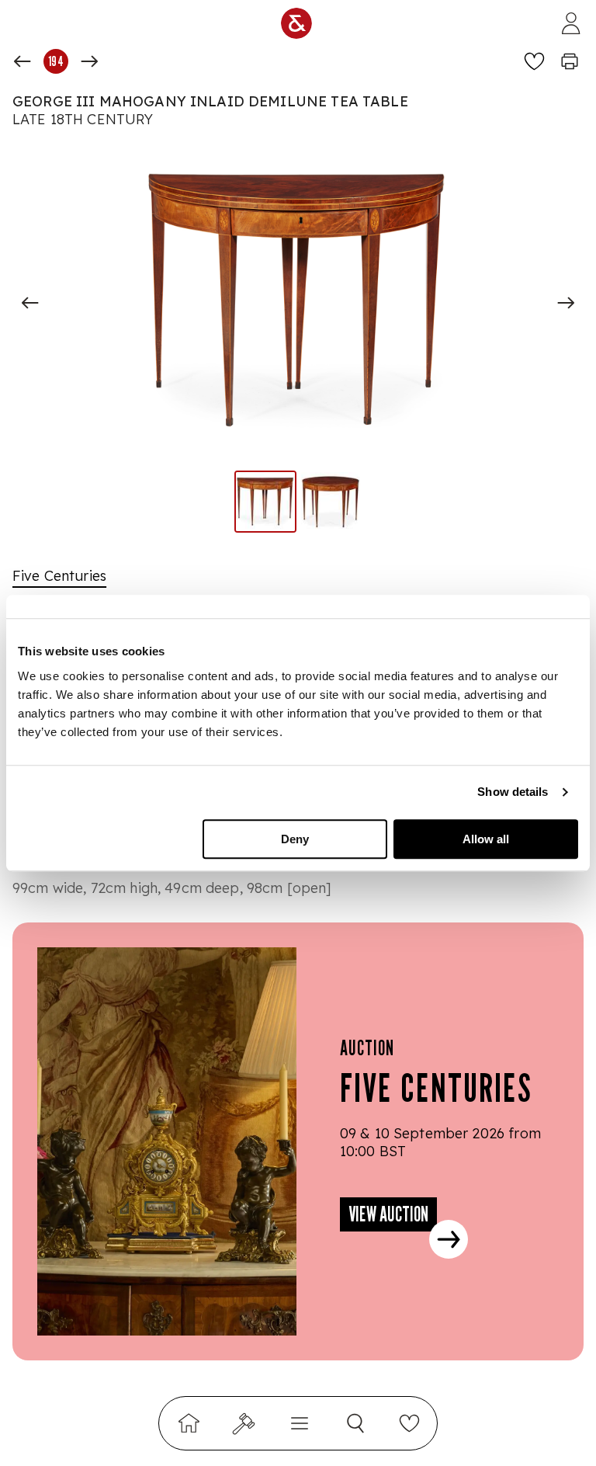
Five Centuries (59, 576)
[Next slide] (565, 303)
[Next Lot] (89, 61)
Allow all (486, 839)
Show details (512, 791)
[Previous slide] (30, 303)
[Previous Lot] (22, 61)
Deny (295, 839)
